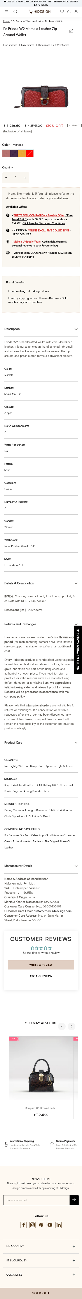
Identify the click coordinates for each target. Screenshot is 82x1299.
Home (6, 21)
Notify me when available (78, 649)
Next (72, 1027)
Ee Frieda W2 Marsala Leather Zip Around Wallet (37, 21)
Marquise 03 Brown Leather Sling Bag (47, 1108)
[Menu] (6, 11)
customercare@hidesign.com (53, 911)
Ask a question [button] (41, 976)
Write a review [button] (41, 965)
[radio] (6, 153)
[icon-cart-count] (69, 11)
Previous (62, 1027)
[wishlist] (62, 12)
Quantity (7, 167)
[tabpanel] (41, 86)
